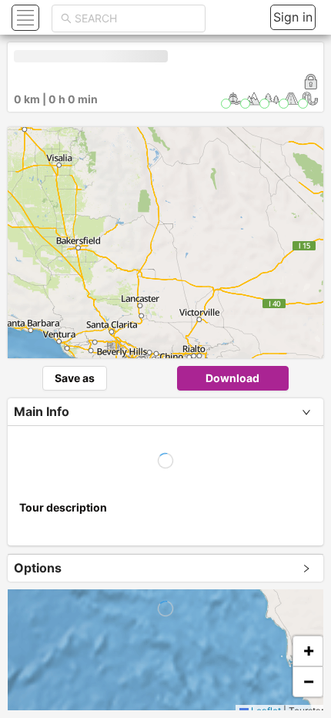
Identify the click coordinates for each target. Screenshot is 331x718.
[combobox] (135, 18)
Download (232, 377)
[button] (23, 17)
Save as (75, 377)
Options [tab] (38, 567)
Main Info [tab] (41, 411)
